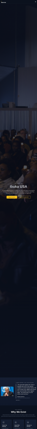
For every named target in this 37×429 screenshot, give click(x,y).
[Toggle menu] (35, 1)
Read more (18, 400)
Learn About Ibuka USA (24, 197)
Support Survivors (11, 197)
